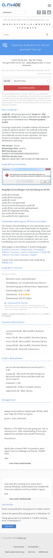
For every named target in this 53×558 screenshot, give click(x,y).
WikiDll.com (7, 262)
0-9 (4, 24)
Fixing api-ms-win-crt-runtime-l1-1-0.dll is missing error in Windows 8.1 (24, 519)
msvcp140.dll (12, 345)
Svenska (24, 254)
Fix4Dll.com (21, 538)
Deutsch (15, 249)
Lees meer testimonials (20, 463)
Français (15, 252)
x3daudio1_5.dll (13, 383)
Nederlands (26, 249)
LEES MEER (9, 526)
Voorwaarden (18, 547)
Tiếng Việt (45, 252)
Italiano (5, 252)
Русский (15, 254)
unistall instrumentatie (17, 314)
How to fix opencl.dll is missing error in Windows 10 (26, 513)
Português (39, 249)
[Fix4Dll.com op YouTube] (49, 12)
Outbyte (4, 314)
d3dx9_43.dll (11, 349)
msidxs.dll (10, 373)
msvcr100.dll (12, 341)
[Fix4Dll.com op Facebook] (39, 12)
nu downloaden (26, 88)
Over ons (31, 552)
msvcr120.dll (12, 337)
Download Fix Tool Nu (18, 303)
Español (5, 249)
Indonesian (34, 252)
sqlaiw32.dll (11, 387)
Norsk (6, 254)
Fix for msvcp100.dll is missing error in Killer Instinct (26, 509)
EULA (46, 314)
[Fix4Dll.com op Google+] (44, 12)
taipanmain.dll (12, 390)
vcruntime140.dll (13, 331)
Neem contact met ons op (14, 552)
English (33, 254)
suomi (23, 252)
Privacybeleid (6, 316)
